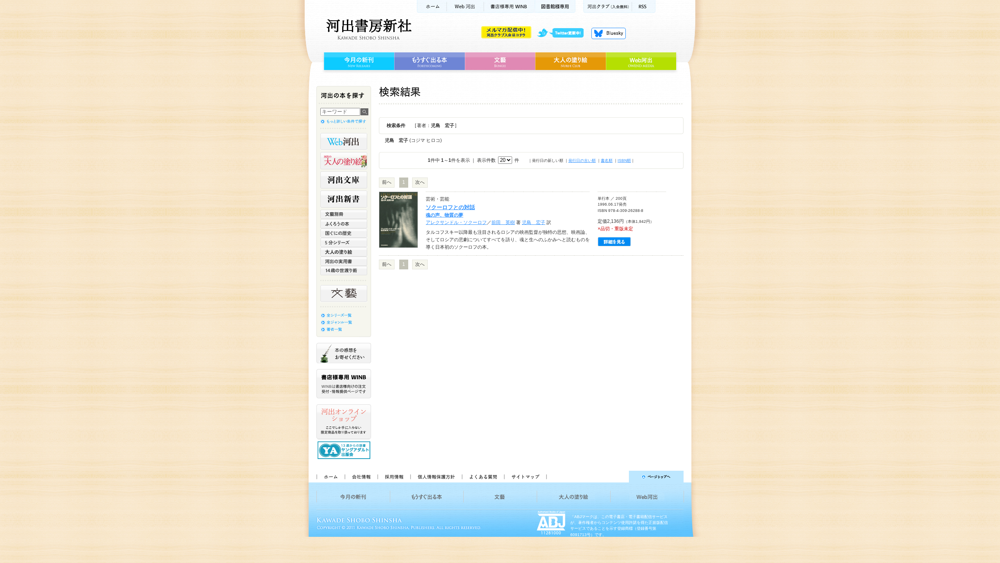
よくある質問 (483, 476)
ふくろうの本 (343, 223)
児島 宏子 (533, 222)
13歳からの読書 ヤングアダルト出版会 (345, 450)
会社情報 (361, 476)
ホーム (431, 6)
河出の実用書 (343, 261)
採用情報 (393, 476)
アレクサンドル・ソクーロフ (456, 222)
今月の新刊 (358, 61)
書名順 (606, 160)
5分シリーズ (343, 242)
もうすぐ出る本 (429, 61)
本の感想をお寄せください (343, 353)
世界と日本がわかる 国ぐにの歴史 (343, 233)
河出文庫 (343, 179)
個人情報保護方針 (436, 476)
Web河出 (465, 6)
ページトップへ (619, 476)
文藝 (500, 61)
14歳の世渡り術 (343, 270)
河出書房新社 (368, 29)
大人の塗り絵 (570, 61)
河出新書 (343, 199)
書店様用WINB (509, 6)
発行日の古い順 (582, 160)
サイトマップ (525, 476)
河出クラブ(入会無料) (607, 6)
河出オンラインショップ (343, 421)
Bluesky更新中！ (608, 33)
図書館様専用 (555, 6)
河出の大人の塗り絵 (343, 160)
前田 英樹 (503, 222)
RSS (643, 6)
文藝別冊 (343, 214)
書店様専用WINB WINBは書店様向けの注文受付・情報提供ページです (343, 383)
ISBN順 (624, 160)
